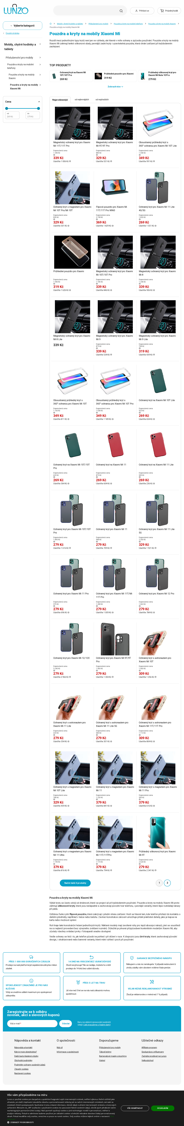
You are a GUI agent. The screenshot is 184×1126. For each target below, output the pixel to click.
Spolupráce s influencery (153, 1052)
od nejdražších (102, 99)
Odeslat (66, 1023)
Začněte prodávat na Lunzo (154, 1056)
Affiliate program (149, 1047)
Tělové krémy (105, 1052)
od (8, 113)
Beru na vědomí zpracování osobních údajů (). (94, 1023)
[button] (62, 1122)
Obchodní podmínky (23, 1060)
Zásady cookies (21, 1069)
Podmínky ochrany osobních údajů (29, 1065)
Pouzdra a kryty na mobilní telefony (128, 24)
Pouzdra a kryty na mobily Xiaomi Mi (24, 86)
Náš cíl (60, 1047)
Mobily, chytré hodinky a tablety (70, 24)
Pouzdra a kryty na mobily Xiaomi (162, 24)
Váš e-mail (15, 1024)
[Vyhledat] (121, 10)
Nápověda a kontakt (23, 1047)
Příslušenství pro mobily (98, 24)
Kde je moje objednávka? (25, 1052)
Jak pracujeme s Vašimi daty (97, 1025)
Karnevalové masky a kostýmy (113, 1056)
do (28, 113)
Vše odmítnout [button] (135, 1108)
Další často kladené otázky (26, 1056)
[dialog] (92, 1108)
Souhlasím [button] (162, 1108)
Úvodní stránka (12, 33)
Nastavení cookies (22, 1073)
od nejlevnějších (82, 99)
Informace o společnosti (68, 1052)
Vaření (102, 1060)
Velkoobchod (147, 1060)
